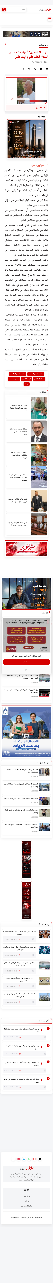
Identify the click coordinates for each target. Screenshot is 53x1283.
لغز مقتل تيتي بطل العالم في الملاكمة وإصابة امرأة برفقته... (19, 933)
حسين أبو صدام (13, 379)
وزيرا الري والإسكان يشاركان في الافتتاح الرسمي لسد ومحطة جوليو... (21, 691)
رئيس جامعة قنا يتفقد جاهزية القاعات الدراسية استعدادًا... (17, 524)
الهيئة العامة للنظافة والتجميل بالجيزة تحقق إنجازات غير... (17, 500)
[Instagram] (19, 1159)
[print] (46, 69)
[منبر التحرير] (45, 9)
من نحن (26, 1201)
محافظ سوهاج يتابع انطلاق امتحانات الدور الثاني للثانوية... (18, 432)
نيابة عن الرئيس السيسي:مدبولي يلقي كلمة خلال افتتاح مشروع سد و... (22, 677)
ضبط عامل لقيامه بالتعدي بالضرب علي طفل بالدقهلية (21, 798)
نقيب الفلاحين (26, 379)
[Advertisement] (26, 1120)
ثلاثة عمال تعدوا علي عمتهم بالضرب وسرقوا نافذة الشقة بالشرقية (22, 771)
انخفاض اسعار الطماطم (36, 374)
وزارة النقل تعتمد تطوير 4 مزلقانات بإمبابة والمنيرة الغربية (19, 455)
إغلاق (26, 670)
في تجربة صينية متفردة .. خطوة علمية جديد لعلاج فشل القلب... (19, 948)
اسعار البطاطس (39, 379)
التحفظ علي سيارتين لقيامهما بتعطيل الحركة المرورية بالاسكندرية (21, 785)
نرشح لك (45, 925)
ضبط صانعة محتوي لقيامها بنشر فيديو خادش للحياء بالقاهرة (21, 811)
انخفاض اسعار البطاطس (17, 374)
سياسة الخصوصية (27, 1206)
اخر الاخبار (44, 763)
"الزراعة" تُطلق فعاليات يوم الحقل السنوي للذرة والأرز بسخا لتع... (21, 826)
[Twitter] (29, 69)
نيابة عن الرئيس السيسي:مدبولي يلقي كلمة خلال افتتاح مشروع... (19, 964)
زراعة (26, 384)
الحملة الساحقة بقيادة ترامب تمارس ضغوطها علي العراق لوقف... (19, 995)
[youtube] (34, 1159)
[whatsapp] (35, 69)
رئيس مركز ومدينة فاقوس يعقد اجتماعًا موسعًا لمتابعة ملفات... (18, 408)
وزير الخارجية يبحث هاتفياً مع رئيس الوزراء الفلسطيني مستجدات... (19, 980)
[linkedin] (40, 1159)
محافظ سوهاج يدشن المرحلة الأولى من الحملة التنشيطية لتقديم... (18, 477)
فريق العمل (26, 1196)
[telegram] (41, 69)
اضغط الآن (26, 662)
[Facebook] (23, 69)
